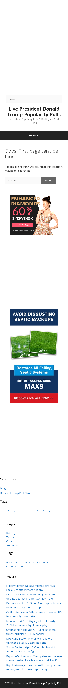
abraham (4, 511)
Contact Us (13, 541)
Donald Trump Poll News (15, 493)
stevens (40, 511)
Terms (10, 537)
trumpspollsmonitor (51, 511)
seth (24, 511)
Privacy (10, 533)
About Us (12, 545)
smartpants (31, 511)
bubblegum (13, 511)
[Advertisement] (34, 34)
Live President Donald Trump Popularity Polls (34, 112)
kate (20, 511)
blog (3, 488)
